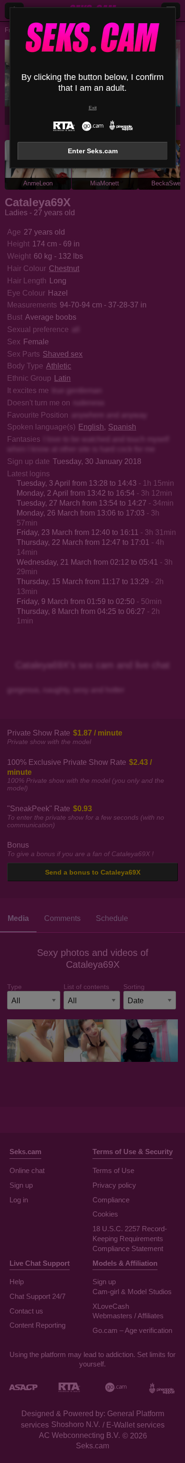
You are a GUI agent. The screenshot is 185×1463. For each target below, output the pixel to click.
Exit (93, 107)
